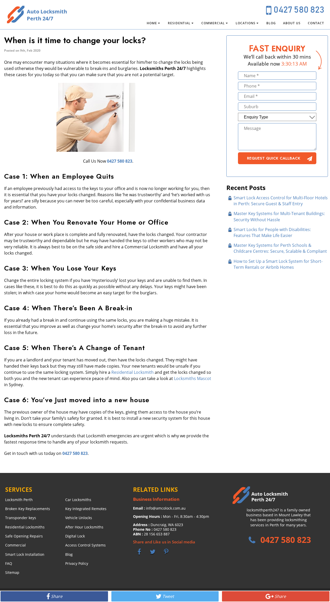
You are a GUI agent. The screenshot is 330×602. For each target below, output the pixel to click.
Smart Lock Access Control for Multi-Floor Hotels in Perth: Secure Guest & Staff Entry (281, 201)
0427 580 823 (299, 10)
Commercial (213, 23)
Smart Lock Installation (24, 554)
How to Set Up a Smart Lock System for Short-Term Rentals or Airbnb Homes (278, 264)
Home (152, 23)
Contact (316, 23)
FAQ (8, 563)
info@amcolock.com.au (166, 508)
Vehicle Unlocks (78, 517)
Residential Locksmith (132, 372)
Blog (271, 23)
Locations (245, 23)
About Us (292, 23)
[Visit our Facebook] (139, 551)
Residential (179, 23)
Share (56, 596)
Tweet (168, 596)
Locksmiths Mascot (192, 378)
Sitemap (12, 572)
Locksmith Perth (19, 499)
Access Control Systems (85, 545)
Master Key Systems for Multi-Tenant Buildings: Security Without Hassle (279, 216)
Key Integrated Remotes (85, 508)
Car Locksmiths (78, 499)
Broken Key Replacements (27, 508)
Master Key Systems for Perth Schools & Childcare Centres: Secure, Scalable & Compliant (280, 248)
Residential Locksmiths (25, 527)
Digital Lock (75, 536)
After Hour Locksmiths (84, 527)
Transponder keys (20, 517)
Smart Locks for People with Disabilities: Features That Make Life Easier (272, 232)
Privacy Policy (76, 563)
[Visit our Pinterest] (166, 551)
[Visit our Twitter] (152, 551)
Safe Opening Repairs (24, 536)
